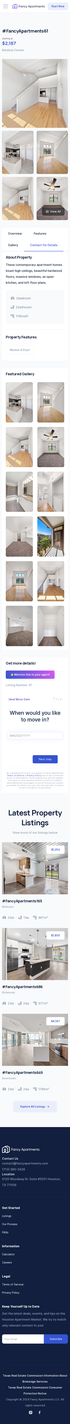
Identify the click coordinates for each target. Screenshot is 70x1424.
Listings (6, 1215)
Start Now (57, 6)
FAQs (5, 1232)
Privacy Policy (34, 775)
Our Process (9, 1224)
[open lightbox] (17, 152)
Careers (7, 1262)
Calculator (8, 1254)
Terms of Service (15, 775)
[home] (28, 6)
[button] (5, 6)
